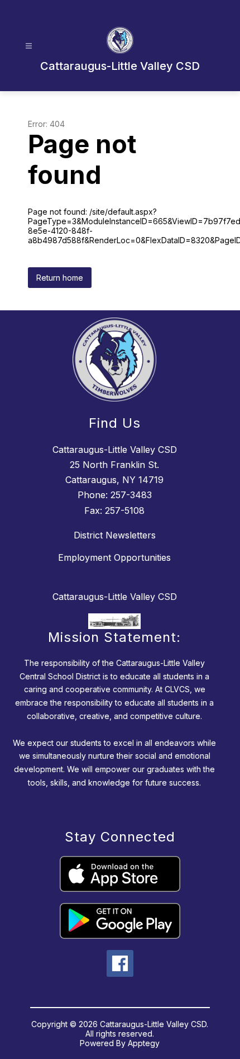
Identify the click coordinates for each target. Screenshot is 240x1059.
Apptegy (144, 1043)
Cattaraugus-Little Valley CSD (114, 596)
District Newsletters (115, 535)
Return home (59, 277)
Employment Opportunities (114, 557)
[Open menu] (28, 46)
